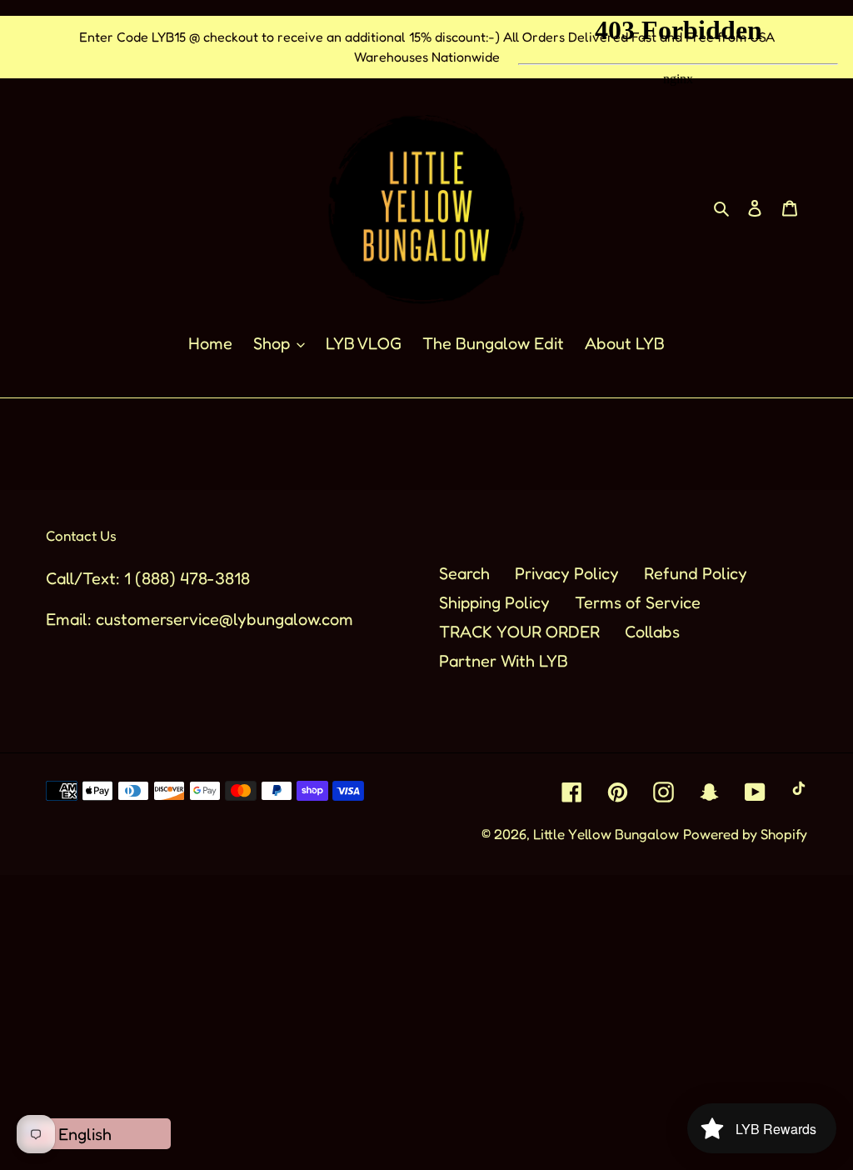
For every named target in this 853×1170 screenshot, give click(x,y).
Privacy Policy (567, 573)
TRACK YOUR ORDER (519, 632)
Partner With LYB (503, 661)
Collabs (652, 632)
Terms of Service (638, 602)
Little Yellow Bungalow (606, 833)
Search (464, 573)
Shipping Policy (494, 602)
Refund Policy (695, 573)
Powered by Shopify (745, 833)
